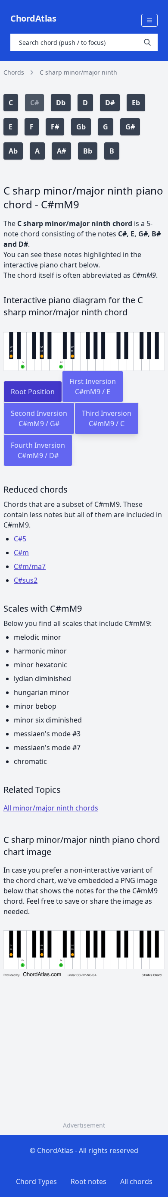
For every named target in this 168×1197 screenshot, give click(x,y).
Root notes (88, 1181)
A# (61, 151)
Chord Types (36, 1181)
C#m (21, 552)
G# (130, 127)
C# (34, 102)
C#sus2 (25, 580)
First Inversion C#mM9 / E (92, 386)
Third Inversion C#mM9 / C (106, 418)
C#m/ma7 (30, 566)
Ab (13, 151)
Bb (87, 151)
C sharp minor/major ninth (78, 72)
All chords (136, 1181)
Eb (136, 102)
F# (55, 127)
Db (60, 102)
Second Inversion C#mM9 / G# (39, 418)
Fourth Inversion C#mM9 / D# (38, 450)
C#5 (20, 539)
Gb (81, 127)
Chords (13, 72)
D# (110, 102)
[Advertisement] (84, 1060)
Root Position (33, 391)
